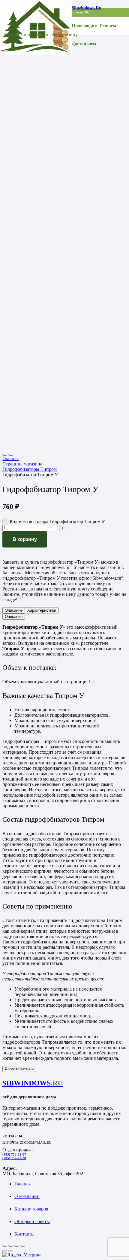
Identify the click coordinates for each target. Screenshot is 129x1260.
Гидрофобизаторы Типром (29, 469)
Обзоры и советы (32, 1221)
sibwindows (32, 1083)
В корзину (25, 539)
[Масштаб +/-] (4, 1246)
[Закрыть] (5, 51)
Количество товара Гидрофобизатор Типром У (57, 521)
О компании (27, 1196)
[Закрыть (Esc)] (22, 1246)
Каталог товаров (31, 1208)
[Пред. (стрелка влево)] (4, 1251)
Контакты (24, 1233)
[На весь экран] (10, 1246)
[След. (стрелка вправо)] (10, 1251)
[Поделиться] (16, 1246)
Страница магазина (22, 463)
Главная (10, 458)
